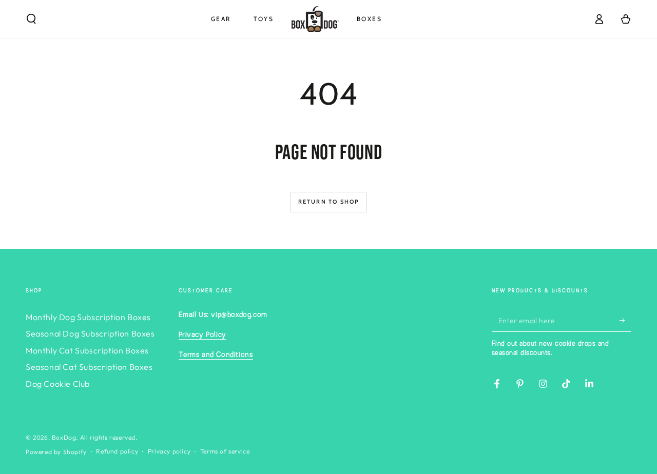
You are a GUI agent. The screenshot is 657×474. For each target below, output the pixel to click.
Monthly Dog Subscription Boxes (88, 317)
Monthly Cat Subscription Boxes (87, 350)
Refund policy (117, 451)
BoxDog (64, 437)
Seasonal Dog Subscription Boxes (90, 333)
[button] (31, 19)
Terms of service (225, 451)
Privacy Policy (202, 335)
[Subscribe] (625, 320)
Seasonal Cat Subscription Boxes (89, 367)
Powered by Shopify (56, 452)
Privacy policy (169, 451)
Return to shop (328, 201)
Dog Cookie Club (58, 384)
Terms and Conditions (216, 355)
